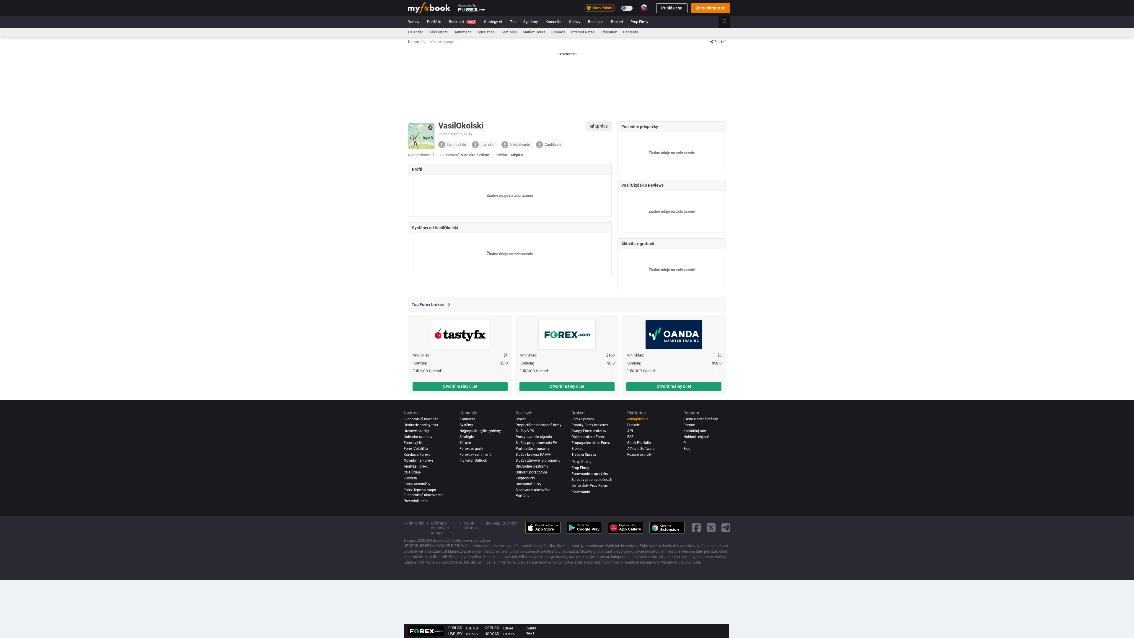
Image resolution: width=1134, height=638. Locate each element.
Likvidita (410, 478)
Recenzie (595, 21)
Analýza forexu (416, 466)
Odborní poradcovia (531, 472)
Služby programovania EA (536, 443)
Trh (513, 21)
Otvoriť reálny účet (460, 386)
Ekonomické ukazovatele (423, 495)
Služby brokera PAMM (533, 455)
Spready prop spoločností (591, 480)
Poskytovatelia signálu (534, 437)
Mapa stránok (471, 525)
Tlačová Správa (583, 455)
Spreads (558, 32)
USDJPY (455, 634)
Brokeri (617, 21)
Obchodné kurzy (528, 484)
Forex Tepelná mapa (420, 490)
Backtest (462, 21)
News (529, 633)
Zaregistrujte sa (711, 8)
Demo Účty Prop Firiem (589, 486)
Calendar (415, 32)
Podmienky (414, 523)
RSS (630, 437)
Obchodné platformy (532, 466)
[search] (728, 22)
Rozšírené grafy (639, 455)
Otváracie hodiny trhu (421, 425)
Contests (630, 32)
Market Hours (534, 32)
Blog (686, 449)
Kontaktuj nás (694, 431)
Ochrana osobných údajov (440, 528)
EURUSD (455, 628)
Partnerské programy (532, 449)
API (630, 431)
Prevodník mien (416, 501)
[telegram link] (725, 528)
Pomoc (689, 425)
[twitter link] (711, 528)
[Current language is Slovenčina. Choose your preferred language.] (644, 7)
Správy (574, 21)
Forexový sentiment (475, 455)
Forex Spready (582, 419)
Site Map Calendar (501, 523)
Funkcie (633, 425)
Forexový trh (413, 443)
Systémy (530, 21)
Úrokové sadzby (416, 431)
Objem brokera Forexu (589, 437)
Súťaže (465, 443)
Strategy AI (493, 21)
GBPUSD (492, 628)
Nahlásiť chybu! (696, 437)
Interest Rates (583, 32)
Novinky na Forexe (418, 460)
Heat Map (509, 32)
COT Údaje (412, 472)
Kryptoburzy (525, 478)
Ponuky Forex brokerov (589, 425)
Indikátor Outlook (473, 460)
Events (530, 628)
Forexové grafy (471, 449)
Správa (601, 126)
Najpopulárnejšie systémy (480, 431)
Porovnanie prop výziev (590, 474)
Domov (413, 21)
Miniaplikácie (637, 419)
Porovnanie (580, 491)
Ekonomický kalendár (421, 419)
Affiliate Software (640, 449)
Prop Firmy (639, 21)
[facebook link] (696, 528)
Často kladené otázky (700, 419)
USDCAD (492, 634)
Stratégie (467, 437)
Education (609, 32)
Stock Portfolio (639, 443)
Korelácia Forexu (417, 455)
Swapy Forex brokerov (589, 431)
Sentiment (462, 32)
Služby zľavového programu (538, 460)
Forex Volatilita (416, 449)
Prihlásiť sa (671, 8)
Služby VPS (525, 431)
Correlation (486, 32)
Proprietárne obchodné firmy (538, 425)
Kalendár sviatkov (418, 437)
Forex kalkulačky (417, 484)
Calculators (438, 32)
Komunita (553, 21)
